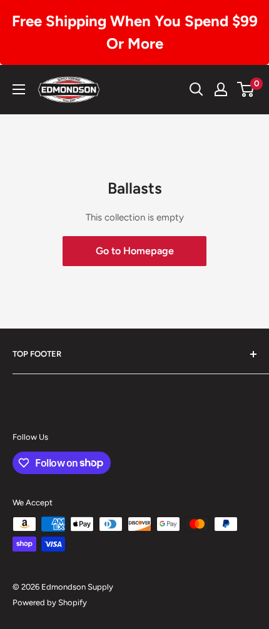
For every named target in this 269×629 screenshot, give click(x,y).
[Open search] (196, 89)
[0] (246, 89)
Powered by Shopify (50, 602)
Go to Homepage (135, 251)
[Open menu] (19, 89)
